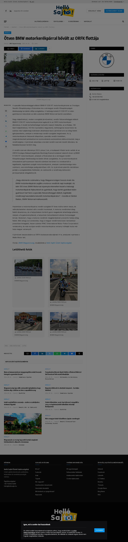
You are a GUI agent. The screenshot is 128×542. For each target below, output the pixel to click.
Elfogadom (99, 530)
